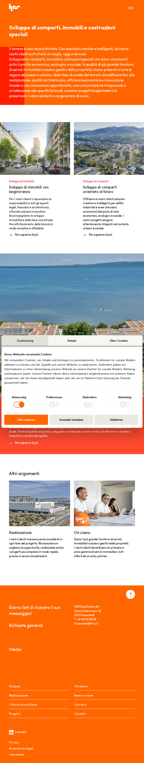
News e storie (83, 695)
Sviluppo (15, 686)
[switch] (54, 404)
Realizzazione (18, 695)
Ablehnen (116, 419)
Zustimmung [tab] (25, 340)
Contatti (80, 714)
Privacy (14, 742)
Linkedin (21, 732)
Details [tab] (72, 340)
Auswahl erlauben (71, 419)
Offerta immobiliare (23, 704)
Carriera (80, 704)
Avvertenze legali (21, 748)
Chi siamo (81, 686)
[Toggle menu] (131, 7)
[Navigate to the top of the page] (130, 594)
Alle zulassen (26, 419)
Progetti (14, 714)
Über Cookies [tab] (119, 340)
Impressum (16, 754)
